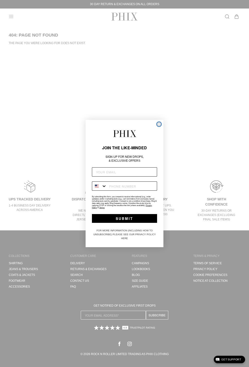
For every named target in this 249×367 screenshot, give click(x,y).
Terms (102, 208)
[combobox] (99, 186)
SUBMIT (124, 218)
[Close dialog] (159, 124)
